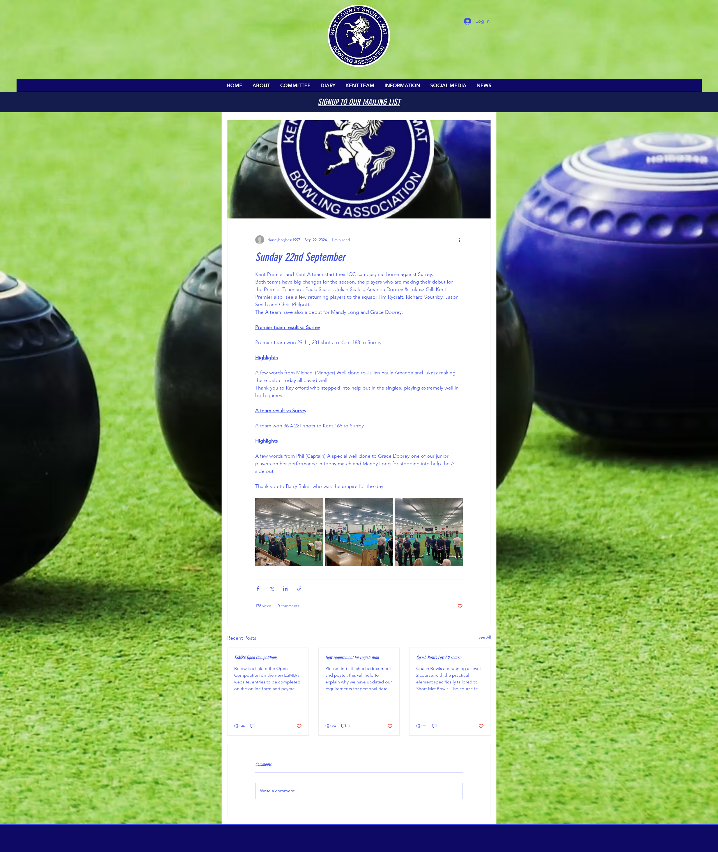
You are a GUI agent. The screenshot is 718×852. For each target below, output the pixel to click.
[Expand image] (289, 532)
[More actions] (459, 239)
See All (484, 637)
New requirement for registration (352, 658)
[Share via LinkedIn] (285, 588)
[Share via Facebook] (258, 588)
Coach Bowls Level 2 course (438, 658)
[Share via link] (299, 588)
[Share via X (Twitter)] (271, 588)
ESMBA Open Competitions (255, 658)
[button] (261, 85)
